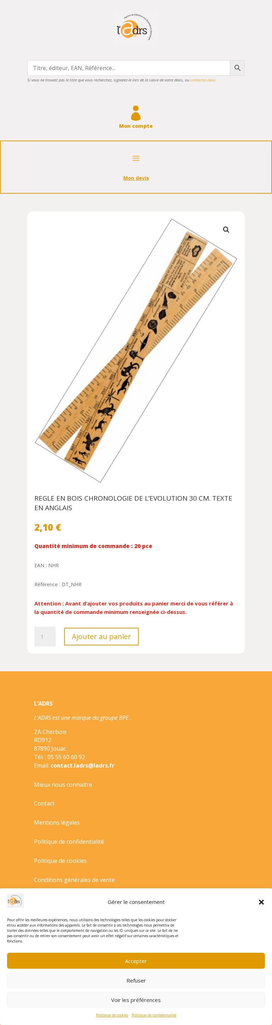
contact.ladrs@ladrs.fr (82, 765)
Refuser (136, 980)
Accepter (136, 960)
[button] (261, 902)
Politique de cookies (112, 1015)
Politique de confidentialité (154, 1015)
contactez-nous (203, 79)
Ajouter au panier (101, 636)
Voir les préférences (136, 999)
